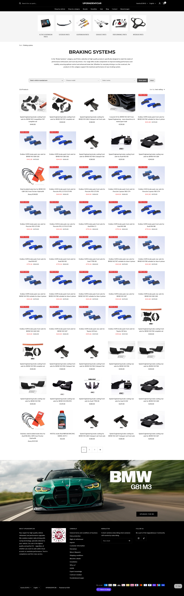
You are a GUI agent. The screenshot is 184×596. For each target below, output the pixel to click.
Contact (114, 9)
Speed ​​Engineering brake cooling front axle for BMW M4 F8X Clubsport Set (92, 365)
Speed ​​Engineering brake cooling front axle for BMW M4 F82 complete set (151, 330)
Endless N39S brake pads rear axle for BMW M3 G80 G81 (33, 155)
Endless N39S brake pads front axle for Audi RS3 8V (62, 260)
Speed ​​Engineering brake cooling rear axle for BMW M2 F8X (32, 400)
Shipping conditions (76, 555)
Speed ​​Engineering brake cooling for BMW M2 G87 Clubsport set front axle (121, 435)
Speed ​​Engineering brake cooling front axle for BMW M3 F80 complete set (33, 365)
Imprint (72, 542)
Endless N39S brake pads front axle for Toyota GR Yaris (121, 330)
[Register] (129, 540)
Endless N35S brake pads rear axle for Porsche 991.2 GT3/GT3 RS (62, 225)
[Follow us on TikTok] (143, 538)
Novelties (94, 9)
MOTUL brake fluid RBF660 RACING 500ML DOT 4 (62, 435)
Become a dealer (75, 558)
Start (20, 45)
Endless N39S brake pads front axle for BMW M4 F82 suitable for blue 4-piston (151, 118)
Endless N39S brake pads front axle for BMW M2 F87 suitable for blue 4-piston (92, 295)
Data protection (75, 536)
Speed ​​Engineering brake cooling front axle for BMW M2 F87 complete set (62, 118)
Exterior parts (64, 34)
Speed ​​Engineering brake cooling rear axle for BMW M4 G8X (151, 400)
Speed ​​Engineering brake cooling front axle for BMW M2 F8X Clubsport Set (92, 155)
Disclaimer (73, 549)
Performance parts (120, 34)
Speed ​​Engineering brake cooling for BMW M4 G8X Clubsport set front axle (92, 435)
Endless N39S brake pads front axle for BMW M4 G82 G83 (33, 330)
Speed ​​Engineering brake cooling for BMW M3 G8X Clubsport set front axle (92, 118)
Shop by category (74, 9)
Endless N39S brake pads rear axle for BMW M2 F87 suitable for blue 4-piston (121, 260)
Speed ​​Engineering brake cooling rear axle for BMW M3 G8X (151, 155)
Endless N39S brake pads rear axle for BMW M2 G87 (121, 295)
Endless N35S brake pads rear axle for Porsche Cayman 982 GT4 (151, 190)
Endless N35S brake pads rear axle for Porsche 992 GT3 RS (33, 225)
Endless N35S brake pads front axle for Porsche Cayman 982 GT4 (121, 190)
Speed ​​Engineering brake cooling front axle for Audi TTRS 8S (92, 400)
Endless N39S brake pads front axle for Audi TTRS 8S (92, 260)
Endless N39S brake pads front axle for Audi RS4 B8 (151, 225)
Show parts (142, 80)
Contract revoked (76, 575)
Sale (101, 9)
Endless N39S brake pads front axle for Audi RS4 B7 (33, 260)
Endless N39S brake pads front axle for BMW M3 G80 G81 (62, 155)
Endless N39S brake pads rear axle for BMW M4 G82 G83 (151, 295)
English (152, 3)
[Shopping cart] (164, 3)
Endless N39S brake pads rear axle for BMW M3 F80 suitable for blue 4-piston (151, 260)
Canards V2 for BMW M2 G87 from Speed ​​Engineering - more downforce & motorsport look (121, 119)
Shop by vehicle (60, 9)
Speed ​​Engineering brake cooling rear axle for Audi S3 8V (121, 400)
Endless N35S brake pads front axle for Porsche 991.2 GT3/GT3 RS (62, 190)
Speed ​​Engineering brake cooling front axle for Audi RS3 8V (121, 155)
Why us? (73, 565)
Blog (107, 9)
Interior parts (138, 34)
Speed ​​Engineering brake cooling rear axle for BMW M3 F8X (151, 365)
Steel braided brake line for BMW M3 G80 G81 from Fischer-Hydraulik (32, 190)
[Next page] (100, 449)
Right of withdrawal (76, 539)
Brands (85, 9)
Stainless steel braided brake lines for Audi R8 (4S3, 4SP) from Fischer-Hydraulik (32, 436)
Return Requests (75, 552)
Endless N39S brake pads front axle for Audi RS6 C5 (92, 225)
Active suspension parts (45, 35)
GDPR (72, 568)
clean (152, 80)
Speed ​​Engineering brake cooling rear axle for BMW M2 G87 (151, 435)
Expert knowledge (76, 571)
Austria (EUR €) (141, 3)
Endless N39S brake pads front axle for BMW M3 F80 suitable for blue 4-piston (62, 295)
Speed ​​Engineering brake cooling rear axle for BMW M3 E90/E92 (62, 400)
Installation (73, 562)
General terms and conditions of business (84, 533)
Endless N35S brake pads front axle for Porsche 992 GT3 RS (92, 190)
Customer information (77, 546)
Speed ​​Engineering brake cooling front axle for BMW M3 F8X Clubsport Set (62, 365)
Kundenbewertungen (77, 578)
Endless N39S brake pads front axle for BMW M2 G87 (62, 330)
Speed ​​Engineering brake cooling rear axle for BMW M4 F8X (121, 365)
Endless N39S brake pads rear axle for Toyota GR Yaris (92, 330)
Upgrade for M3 (147, 514)
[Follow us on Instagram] (138, 538)
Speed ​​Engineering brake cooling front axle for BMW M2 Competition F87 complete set (33, 119)
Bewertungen (124, 9)
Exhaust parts (101, 34)
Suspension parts (83, 34)
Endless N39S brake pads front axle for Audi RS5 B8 (121, 225)
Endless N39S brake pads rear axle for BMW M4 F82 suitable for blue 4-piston (32, 295)
